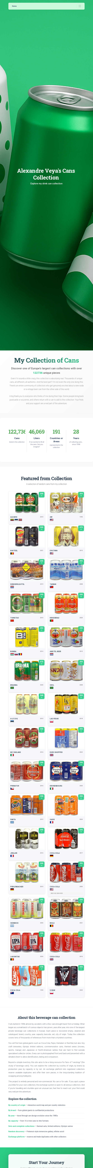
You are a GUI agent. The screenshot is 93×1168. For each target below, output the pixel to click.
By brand (12, 1110)
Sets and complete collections (21, 1126)
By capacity (13, 1121)
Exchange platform (16, 1137)
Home (14, 6)
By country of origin (16, 1105)
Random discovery (16, 1131)
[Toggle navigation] (80, 6)
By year (11, 1116)
